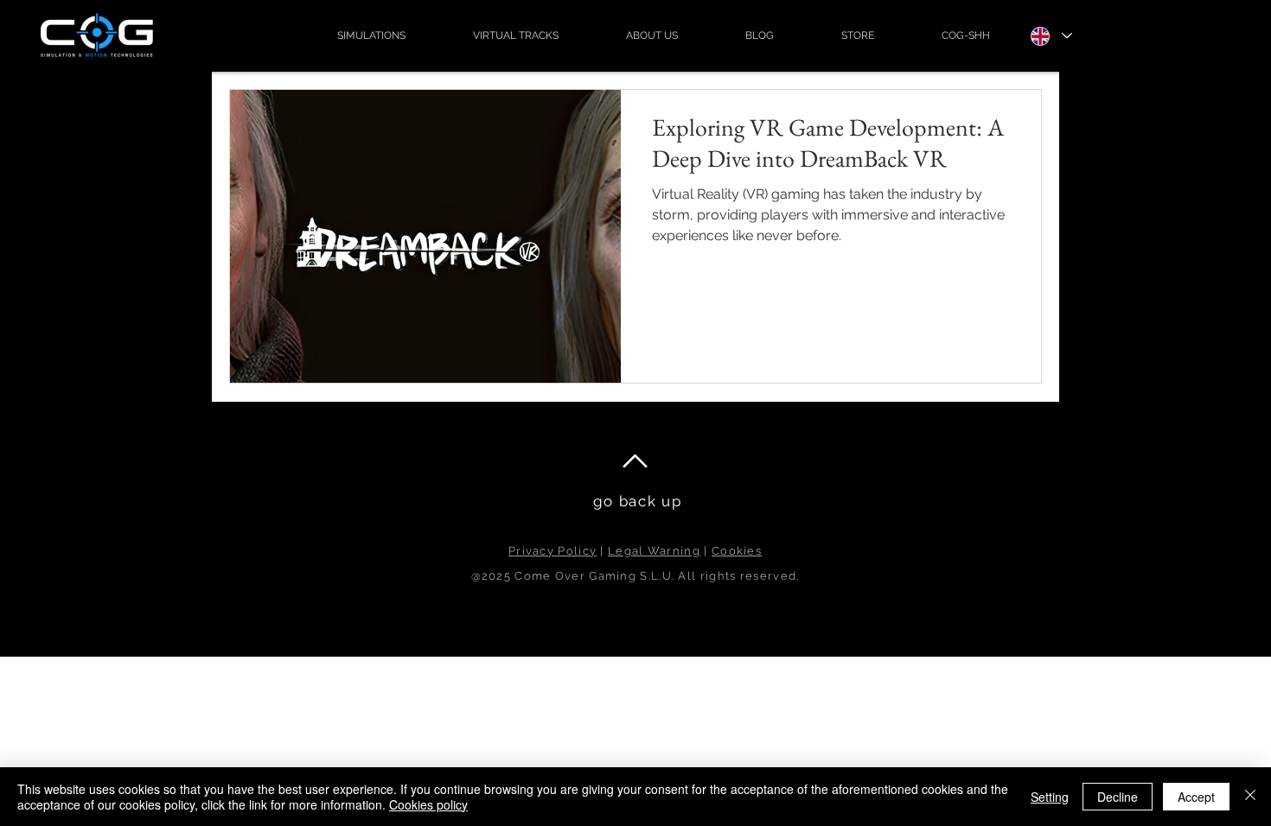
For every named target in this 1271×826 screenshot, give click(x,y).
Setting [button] (1050, 796)
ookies (741, 550)
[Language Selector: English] (1051, 35)
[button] (371, 35)
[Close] (1250, 796)
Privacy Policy (552, 550)
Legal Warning (654, 550)
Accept (1196, 796)
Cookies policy (428, 804)
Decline (1117, 796)
